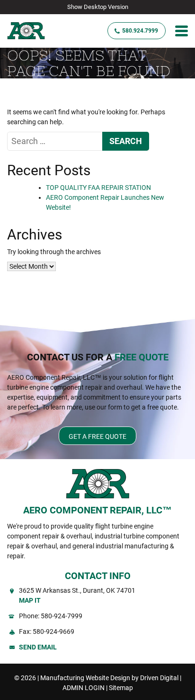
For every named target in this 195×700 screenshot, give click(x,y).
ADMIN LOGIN (83, 687)
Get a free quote (97, 436)
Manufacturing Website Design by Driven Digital (109, 678)
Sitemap (121, 687)
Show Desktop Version (97, 6)
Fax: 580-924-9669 (46, 631)
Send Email (38, 647)
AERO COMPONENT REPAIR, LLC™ (97, 510)
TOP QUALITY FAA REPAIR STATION (98, 187)
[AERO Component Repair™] (36, 31)
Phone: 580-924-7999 (50, 616)
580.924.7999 (140, 30)
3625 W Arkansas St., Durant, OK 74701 (77, 595)
